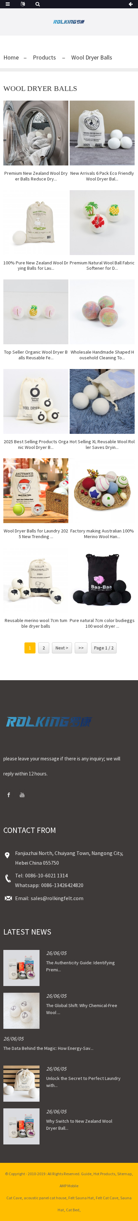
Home (11, 57)
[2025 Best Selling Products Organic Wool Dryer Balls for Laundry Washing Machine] (35, 401)
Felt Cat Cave (107, 1197)
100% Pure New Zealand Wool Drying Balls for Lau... (35, 265)
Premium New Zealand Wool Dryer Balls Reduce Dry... (36, 176)
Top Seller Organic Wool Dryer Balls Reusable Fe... (36, 355)
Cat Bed (72, 1209)
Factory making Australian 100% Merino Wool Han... (102, 533)
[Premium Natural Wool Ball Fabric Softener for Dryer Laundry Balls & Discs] (102, 222)
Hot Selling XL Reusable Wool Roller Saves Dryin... (102, 444)
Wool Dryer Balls (91, 57)
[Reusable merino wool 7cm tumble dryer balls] (35, 580)
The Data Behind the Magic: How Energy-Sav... (48, 1048)
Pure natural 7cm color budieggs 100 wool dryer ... (102, 623)
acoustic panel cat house (45, 1197)
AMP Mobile (69, 1185)
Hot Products (104, 1173)
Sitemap (124, 1173)
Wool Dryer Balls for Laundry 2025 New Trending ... (36, 533)
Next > (62, 648)
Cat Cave (14, 1197)
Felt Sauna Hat (81, 1197)
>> (81, 648)
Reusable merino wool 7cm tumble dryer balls (36, 623)
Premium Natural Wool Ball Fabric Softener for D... (102, 265)
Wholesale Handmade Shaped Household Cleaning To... (102, 355)
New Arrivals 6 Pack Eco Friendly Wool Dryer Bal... (102, 176)
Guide (86, 1173)
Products (44, 57)
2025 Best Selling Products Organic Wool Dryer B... (36, 444)
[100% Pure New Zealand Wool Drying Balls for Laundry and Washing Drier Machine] (35, 222)
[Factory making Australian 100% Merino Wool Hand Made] (102, 490)
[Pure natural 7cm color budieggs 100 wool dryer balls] (102, 580)
